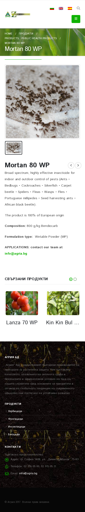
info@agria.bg (28, 473)
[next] (78, 165)
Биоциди (14, 434)
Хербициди (15, 411)
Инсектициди (16, 427)
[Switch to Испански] (69, 8)
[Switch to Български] (51, 8)
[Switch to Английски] (60, 8)
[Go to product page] (22, 303)
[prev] (71, 165)
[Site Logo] (18, 14)
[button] (78, 8)
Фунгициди (15, 419)
